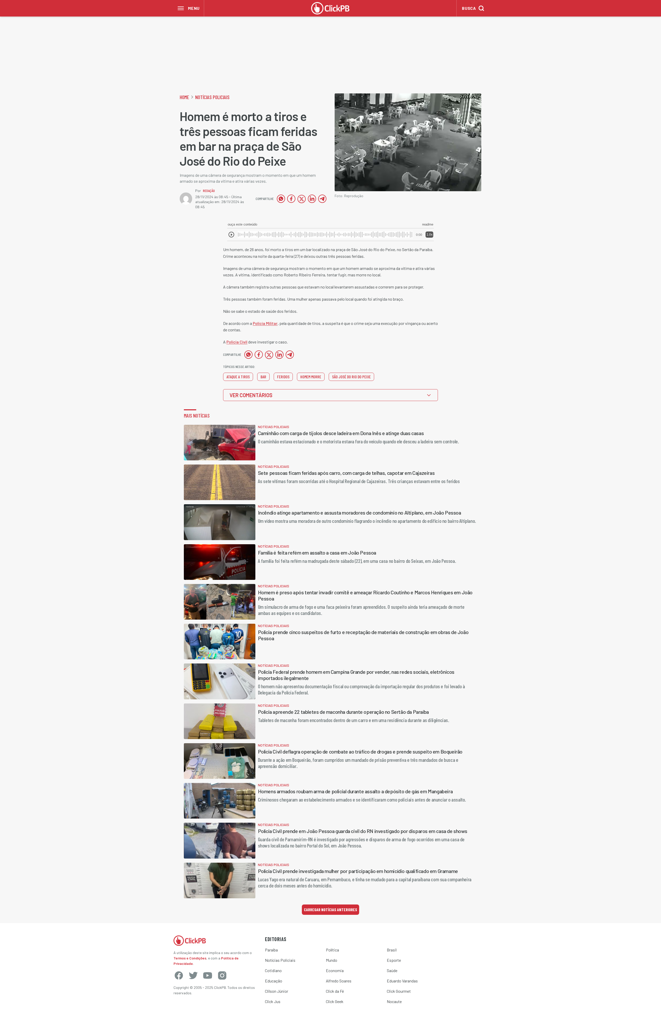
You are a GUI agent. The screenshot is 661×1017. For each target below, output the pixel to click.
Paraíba (271, 949)
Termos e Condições (190, 958)
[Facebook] (179, 975)
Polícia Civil (236, 341)
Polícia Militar (265, 323)
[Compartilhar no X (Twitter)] (301, 199)
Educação (273, 980)
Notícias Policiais (212, 97)
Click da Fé (335, 991)
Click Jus (272, 1001)
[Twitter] (193, 975)
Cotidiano (273, 970)
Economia (335, 970)
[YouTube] (207, 975)
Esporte (394, 960)
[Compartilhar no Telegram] (322, 199)
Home (184, 97)
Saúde (392, 970)
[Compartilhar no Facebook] (291, 199)
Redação (209, 190)
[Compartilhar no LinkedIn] (312, 199)
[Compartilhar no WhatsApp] (281, 199)
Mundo (331, 960)
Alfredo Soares (338, 980)
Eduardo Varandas (402, 980)
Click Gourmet (399, 991)
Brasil (392, 949)
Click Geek (334, 1001)
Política (332, 949)
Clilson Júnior (276, 991)
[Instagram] (222, 975)
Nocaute (394, 1001)
